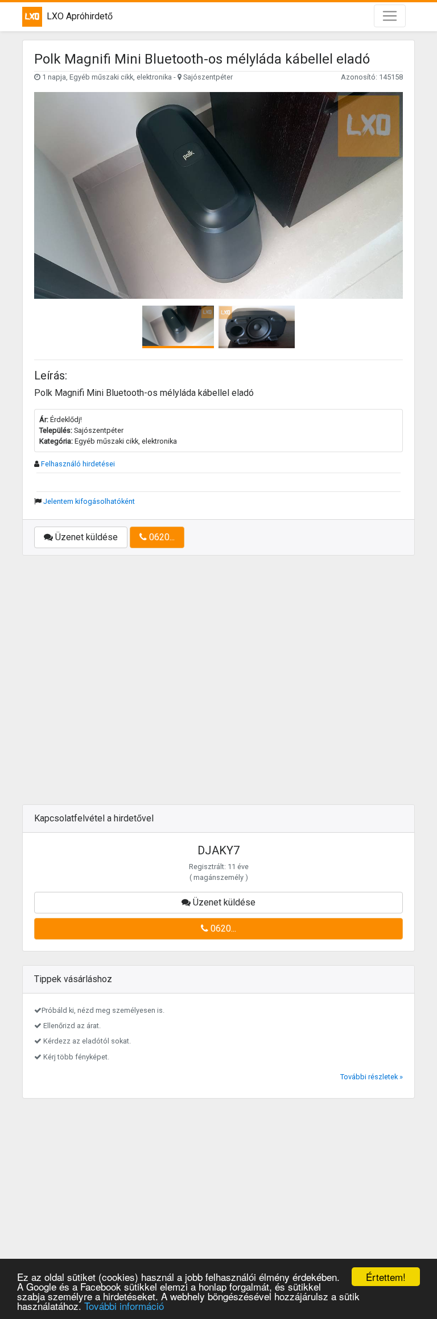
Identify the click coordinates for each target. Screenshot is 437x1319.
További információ (124, 1306)
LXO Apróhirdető (80, 16)
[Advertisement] (218, 686)
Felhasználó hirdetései (78, 464)
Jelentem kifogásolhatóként (89, 501)
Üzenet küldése (85, 537)
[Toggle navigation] (390, 16)
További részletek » (371, 1076)
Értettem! (386, 1277)
